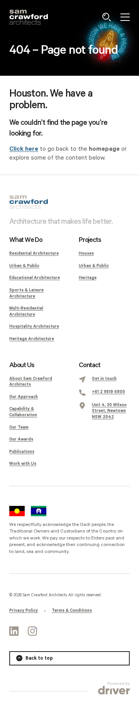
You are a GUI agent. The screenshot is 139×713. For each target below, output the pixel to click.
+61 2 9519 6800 (108, 392)
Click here (23, 149)
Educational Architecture (34, 278)
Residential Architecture (34, 253)
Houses (86, 253)
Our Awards (21, 439)
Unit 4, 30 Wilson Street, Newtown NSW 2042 (109, 411)
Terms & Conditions (72, 610)
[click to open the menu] (125, 17)
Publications (21, 451)
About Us (21, 365)
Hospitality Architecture (34, 326)
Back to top (39, 658)
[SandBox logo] (28, 17)
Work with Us (22, 463)
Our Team (19, 427)
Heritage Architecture (31, 339)
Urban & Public (24, 266)
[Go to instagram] (32, 631)
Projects (90, 240)
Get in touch (104, 378)
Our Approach (23, 397)
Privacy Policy (23, 610)
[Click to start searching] (106, 17)
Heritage (88, 278)
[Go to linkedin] (14, 631)
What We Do (25, 240)
